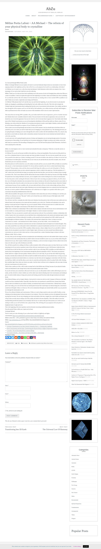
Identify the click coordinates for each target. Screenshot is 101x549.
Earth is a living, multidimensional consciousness (83, 235)
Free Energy (74, 485)
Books (73, 466)
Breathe (73, 246)
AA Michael (33, 343)
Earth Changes (75, 474)
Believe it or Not (75, 332)
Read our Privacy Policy (87, 134)
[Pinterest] (22, 337)
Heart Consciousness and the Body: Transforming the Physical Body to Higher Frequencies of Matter (32, 328)
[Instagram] (34, 337)
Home (28, 15)
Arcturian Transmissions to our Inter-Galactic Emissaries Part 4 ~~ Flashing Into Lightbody (29, 326)
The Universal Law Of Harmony (55, 428)
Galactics (74, 488)
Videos (73, 514)
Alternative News (75, 455)
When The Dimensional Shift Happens (80, 384)
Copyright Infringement (65, 15)
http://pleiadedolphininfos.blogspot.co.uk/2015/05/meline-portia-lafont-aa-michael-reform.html (28, 324)
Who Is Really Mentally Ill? (78, 336)
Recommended (75, 500)
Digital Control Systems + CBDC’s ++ (80, 380)
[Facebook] (6, 337)
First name (74, 117)
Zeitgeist (73, 518)
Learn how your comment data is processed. (36, 421)
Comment (8, 362)
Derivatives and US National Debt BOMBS (81, 364)
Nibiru (73, 496)
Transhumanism (75, 507)
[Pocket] (28, 337)
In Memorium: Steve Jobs (77, 256)
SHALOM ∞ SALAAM (77, 328)
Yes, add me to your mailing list (14, 410)
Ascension (9, 31)
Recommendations (45, 15)
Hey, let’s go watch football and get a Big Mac (82, 358)
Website (7, 402)
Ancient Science (75, 459)
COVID (73, 470)
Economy (74, 477)
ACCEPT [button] (86, 546)
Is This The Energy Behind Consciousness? (81, 313)
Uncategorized (75, 511)
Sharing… (74, 276)
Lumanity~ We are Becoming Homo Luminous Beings (20, 330)
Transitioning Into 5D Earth (15, 428)
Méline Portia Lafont (48, 343)
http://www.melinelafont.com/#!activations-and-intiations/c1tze (28, 315)
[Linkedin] (19, 337)
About (34, 15)
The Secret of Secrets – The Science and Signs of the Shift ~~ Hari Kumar (25, 332)
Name (7, 385)
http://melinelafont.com (15, 320)
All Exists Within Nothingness (78, 319)
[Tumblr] (31, 337)
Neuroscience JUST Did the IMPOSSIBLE (81, 250)
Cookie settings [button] (77, 546)
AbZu (50, 9)
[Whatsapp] (25, 337)
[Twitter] (12, 337)
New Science (74, 492)
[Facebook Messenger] (9, 337)
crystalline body (39, 343)
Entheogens (74, 481)
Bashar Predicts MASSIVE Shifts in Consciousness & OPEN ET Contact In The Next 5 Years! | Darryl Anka (84, 308)
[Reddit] (16, 337)
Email (7, 393)
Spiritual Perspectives (76, 503)
